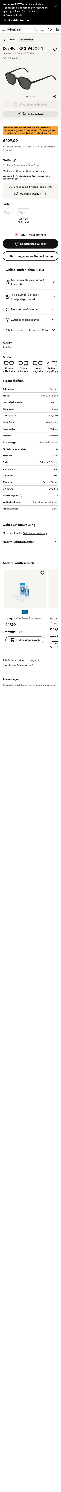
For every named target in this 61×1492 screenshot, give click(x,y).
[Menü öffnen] (3, 29)
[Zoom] (55, 96)
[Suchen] (35, 29)
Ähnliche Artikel (33, 114)
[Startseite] (14, 29)
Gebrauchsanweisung (35, 533)
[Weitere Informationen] (14, 160)
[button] (27, 96)
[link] (30, 12)
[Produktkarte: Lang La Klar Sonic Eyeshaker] (25, 607)
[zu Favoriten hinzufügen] (55, 49)
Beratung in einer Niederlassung (31, 256)
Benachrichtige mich (33, 243)
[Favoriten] (50, 29)
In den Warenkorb (28, 640)
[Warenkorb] (57, 29)
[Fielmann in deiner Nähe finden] (42, 29)
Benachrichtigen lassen (14, 178)
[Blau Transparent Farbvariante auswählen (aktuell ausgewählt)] (25, 612)
